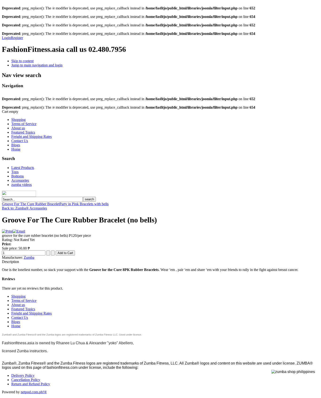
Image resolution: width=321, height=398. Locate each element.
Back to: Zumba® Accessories (24, 208)
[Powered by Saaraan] (37, 195)
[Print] (7, 231)
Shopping (18, 120)
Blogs (15, 145)
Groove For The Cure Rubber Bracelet (30, 204)
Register (17, 38)
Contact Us (19, 141)
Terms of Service (23, 124)
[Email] (19, 231)
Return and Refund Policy (30, 384)
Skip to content (22, 61)
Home (15, 149)
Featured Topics (23, 132)
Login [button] (6, 38)
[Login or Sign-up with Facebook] (19, 194)
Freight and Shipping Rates (31, 137)
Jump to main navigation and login (37, 65)
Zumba (29, 257)
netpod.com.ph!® (34, 392)
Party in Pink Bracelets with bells (84, 204)
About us (18, 128)
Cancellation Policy (25, 380)
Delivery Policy (23, 375)
